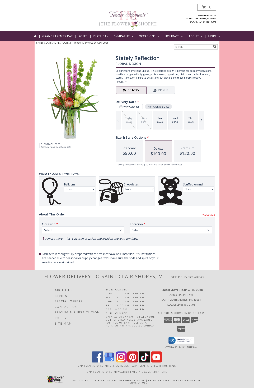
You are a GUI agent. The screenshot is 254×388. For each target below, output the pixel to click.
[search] (215, 47)
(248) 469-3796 (207, 21)
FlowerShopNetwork (129, 380)
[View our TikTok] (144, 361)
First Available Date (158, 106)
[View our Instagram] (121, 361)
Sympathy (122, 36)
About (194, 36)
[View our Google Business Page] (109, 361)
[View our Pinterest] (132, 361)
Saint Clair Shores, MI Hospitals (154, 365)
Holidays (172, 36)
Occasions (147, 36)
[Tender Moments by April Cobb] (128, 17)
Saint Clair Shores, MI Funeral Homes (103, 365)
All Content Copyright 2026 (92, 380)
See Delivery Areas (187, 277)
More (212, 36)
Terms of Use (137, 382)
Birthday (100, 36)
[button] (206, 7)
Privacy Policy (159, 380)
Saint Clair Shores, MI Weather (108, 371)
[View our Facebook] (97, 361)
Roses (83, 36)
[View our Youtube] (156, 361)
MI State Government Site (149, 371)
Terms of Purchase (187, 380)
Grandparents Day (57, 36)
